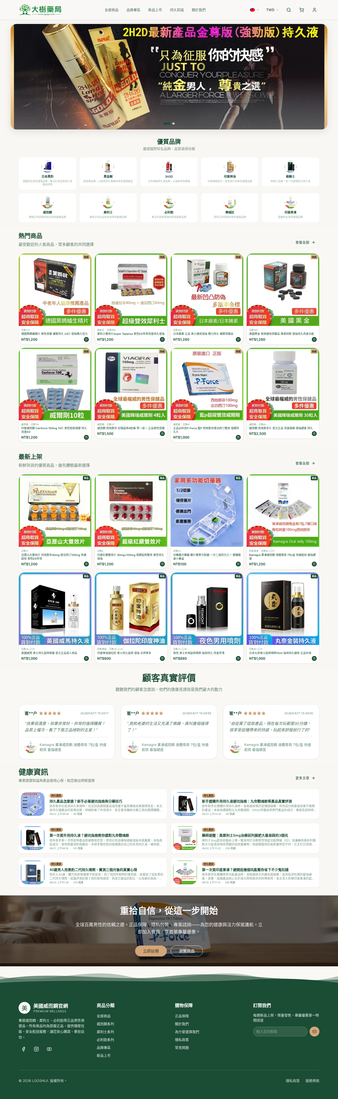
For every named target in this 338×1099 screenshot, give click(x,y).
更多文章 (302, 778)
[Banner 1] (166, 124)
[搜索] (289, 10)
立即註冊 (151, 951)
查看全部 (302, 242)
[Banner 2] (173, 124)
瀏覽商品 (187, 951)
